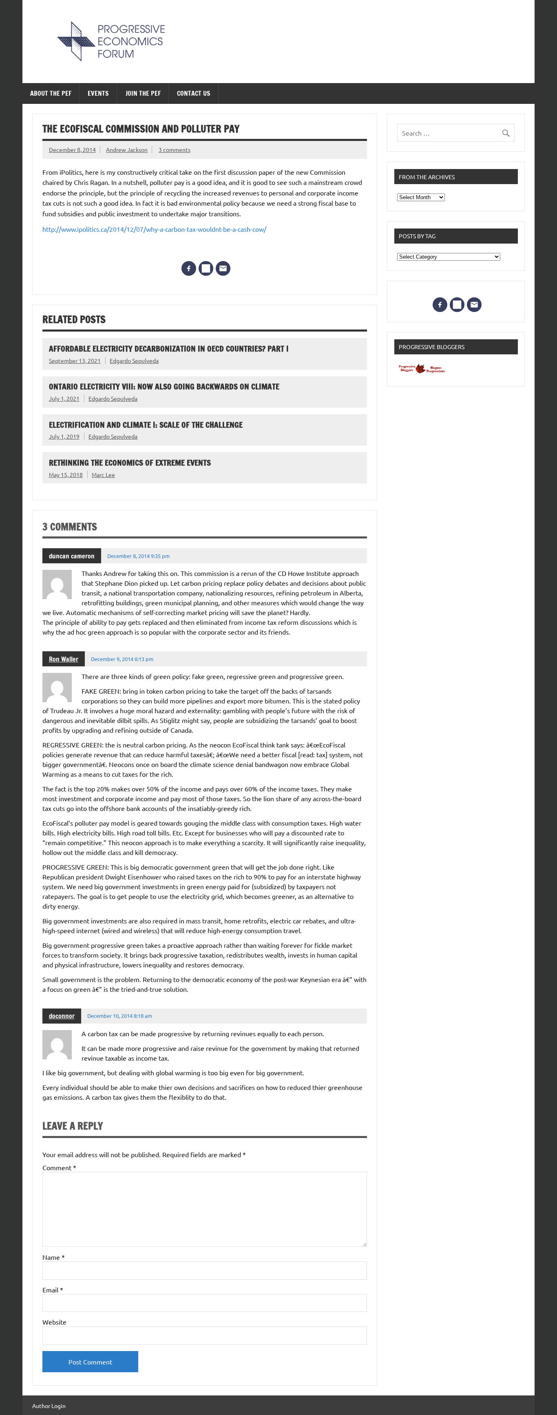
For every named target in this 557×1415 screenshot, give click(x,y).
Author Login (49, 1405)
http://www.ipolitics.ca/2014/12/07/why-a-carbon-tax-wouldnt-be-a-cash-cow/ (154, 229)
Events (98, 93)
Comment (59, 1167)
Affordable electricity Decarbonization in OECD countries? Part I (169, 348)
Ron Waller (63, 659)
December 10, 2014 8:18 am (119, 1015)
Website (54, 1321)
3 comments (174, 149)
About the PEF (50, 93)
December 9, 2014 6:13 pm (122, 658)
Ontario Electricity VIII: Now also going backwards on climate (164, 386)
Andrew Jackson (127, 149)
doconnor (62, 1015)
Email (52, 1289)
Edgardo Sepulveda (134, 360)
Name (53, 1257)
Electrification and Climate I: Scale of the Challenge (146, 424)
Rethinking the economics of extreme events (130, 462)
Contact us (193, 93)
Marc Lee (103, 474)
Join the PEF (143, 93)
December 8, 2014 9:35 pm (138, 555)
